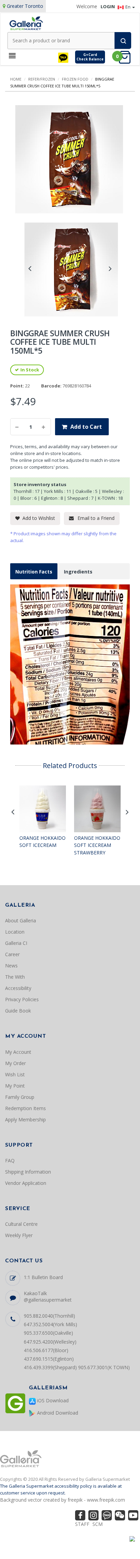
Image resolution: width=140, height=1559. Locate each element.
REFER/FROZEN (41, 79)
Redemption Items (25, 1108)
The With (15, 977)
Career (12, 954)
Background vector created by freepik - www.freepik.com (62, 1500)
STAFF (82, 1524)
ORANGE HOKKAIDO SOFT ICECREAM (42, 842)
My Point (15, 1085)
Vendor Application (25, 1183)
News (11, 965)
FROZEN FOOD (75, 79)
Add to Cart (86, 426)
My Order (15, 1063)
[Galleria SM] (26, 22)
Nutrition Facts (33, 571)
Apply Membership (25, 1119)
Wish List (15, 1074)
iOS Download (52, 1400)
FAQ (10, 1160)
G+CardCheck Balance (90, 56)
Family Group (19, 1097)
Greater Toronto (25, 6)
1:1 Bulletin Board (43, 1277)
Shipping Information (28, 1171)
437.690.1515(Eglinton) (49, 1359)
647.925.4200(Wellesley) (50, 1341)
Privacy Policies (22, 999)
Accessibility (18, 988)
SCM (97, 1524)
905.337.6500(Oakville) (48, 1333)
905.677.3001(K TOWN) (104, 1367)
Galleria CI (16, 943)
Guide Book (18, 1010)
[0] (127, 57)
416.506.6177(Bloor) (46, 1350)
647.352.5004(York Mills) (50, 1324)
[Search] (123, 40)
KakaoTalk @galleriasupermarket (48, 1296)
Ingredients (78, 571)
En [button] (128, 7)
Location (14, 932)
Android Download (57, 1412)
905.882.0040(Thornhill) (49, 1316)
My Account (18, 1052)
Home (15, 79)
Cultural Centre (21, 1224)
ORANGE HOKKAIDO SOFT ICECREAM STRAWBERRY (97, 845)
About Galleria (20, 920)
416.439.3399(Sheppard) (50, 1367)
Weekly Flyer (19, 1235)
